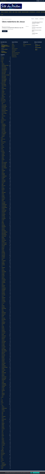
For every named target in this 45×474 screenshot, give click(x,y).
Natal (2, 117)
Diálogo (3, 237)
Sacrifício (3, 360)
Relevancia (3, 352)
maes (2, 114)
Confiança (3, 208)
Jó (1, 398)
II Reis (2, 148)
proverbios (3, 443)
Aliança (3, 158)
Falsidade (3, 263)
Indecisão (3, 286)
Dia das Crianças (4, 106)
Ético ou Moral (4, 132)
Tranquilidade (4, 383)
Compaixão (3, 203)
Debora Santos (4, 85)
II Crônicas (2, 147)
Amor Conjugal (4, 163)
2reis (2, 412)
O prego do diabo (35, 33)
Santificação (3, 363)
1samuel (3, 406)
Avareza (3, 182)
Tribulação (3, 386)
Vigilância (3, 393)
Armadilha (3, 174)
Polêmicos (2, 454)
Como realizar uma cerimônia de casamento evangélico (37, 22)
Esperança (3, 255)
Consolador (3, 126)
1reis (2, 405)
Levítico (2, 402)
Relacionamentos (4, 350)
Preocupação (4, 341)
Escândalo (3, 252)
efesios (3, 420)
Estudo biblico (4, 464)
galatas (3, 424)
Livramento (3, 300)
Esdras (2, 137)
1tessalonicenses (4, 408)
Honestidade (4, 279)
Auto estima (3, 181)
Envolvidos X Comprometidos (37, 27)
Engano (3, 249)
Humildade (3, 281)
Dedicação (3, 225)
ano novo (3, 102)
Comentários (42, 18)
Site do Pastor (4, 26)
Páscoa (3, 118)
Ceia (2, 62)
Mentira (3, 311)
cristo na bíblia (3, 99)
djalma (3, 87)
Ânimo (3, 169)
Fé (2, 266)
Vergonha (3, 390)
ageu (2, 413)
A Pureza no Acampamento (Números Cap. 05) (12, 27)
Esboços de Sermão (15, 48)
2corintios (2, 58)
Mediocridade (4, 308)
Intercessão (3, 294)
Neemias (2, 450)
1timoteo (3, 409)
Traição (3, 382)
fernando (3, 91)
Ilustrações (2, 151)
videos (2, 468)
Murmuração (4, 319)
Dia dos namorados (5, 110)
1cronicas (2, 57)
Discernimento (4, 240)
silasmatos (3, 96)
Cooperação (3, 218)
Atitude (3, 178)
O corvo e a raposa (35, 25)
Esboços (2, 122)
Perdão (3, 334)
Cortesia (3, 219)
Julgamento (3, 297)
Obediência (3, 322)
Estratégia (3, 256)
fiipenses (3, 423)
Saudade (3, 364)
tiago (2, 449)
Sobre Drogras (4, 70)
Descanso (3, 229)
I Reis (2, 144)
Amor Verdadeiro (4, 167)
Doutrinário (3, 129)
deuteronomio (4, 419)
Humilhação (3, 282)
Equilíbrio (3, 251)
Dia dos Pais (3, 111)
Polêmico (3, 136)
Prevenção (3, 342)
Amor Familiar (4, 166)
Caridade (3, 196)
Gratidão (3, 274)
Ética (2, 259)
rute (2, 446)
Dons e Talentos (4, 244)
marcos (3, 438)
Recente (36, 18)
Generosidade (4, 271)
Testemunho (3, 379)
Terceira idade (4, 378)
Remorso (3, 353)
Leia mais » (4, 31)
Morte (3, 316)
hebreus (3, 427)
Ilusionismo (3, 285)
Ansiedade (3, 170)
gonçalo (3, 92)
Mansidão (3, 307)
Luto (2, 304)
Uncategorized (3, 465)
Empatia (3, 248)
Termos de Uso (14, 55)
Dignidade (3, 238)
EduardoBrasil (4, 88)
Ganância (3, 270)
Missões (3, 315)
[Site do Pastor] (11, 6)
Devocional (3, 128)
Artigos (2, 61)
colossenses (3, 416)
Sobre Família (4, 72)
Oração (3, 326)
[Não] (43, 472)
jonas (2, 432)
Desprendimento (4, 234)
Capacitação (4, 192)
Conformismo (4, 211)
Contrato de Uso (14, 56)
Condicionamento (4, 207)
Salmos (2, 458)
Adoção (3, 154)
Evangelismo (4, 260)
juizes (2, 401)
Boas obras (3, 185)
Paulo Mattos (3, 453)
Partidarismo (3, 331)
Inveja (3, 296)
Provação (3, 345)
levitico (3, 435)
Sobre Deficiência (4, 69)
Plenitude (3, 338)
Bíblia (2, 184)
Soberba (3, 368)
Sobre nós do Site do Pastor (16, 52)
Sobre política (4, 77)
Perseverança (4, 335)
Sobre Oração (4, 76)
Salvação (3, 361)
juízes (2, 434)
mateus (3, 439)
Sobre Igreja (3, 73)
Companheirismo (4, 204)
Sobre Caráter (4, 66)
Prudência (3, 348)
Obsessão (3, 323)
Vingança (3, 394)
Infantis (2, 397)
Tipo (1, 461)
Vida (2, 391)
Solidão (3, 371)
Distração (3, 241)
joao (2, 431)
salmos (3, 447)
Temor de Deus (4, 376)
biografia (3, 462)
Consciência (3, 214)
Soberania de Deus (4, 367)
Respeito (3, 357)
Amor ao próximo (4, 162)
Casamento (3, 197)
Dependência (4, 226)
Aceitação (3, 152)
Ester (2, 140)
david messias (4, 84)
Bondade (3, 188)
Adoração (3, 155)
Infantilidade (3, 289)
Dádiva (3, 222)
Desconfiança (4, 230)
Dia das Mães (4, 107)
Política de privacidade (36, 472)
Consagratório (4, 125)
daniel (3, 417)
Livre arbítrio (3, 301)
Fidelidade (3, 267)
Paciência (3, 330)
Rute (2, 457)
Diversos (2, 121)
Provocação (3, 346)
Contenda (3, 215)
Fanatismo (3, 264)
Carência (3, 195)
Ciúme (3, 200)
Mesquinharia (4, 312)
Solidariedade (4, 372)
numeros (3, 442)
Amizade (3, 159)
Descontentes (4, 233)
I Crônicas (2, 143)
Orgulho (3, 327)
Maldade (3, 305)
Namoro (3, 320)
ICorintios (3, 428)
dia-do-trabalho (4, 113)
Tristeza (3, 387)
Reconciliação (4, 349)
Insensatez (3, 293)
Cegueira (3, 199)
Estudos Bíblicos (3, 141)
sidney (3, 95)
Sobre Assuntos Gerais (5, 65)
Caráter (3, 193)
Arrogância (3, 177)
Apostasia (3, 173)
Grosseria (3, 275)
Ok (31, 472)
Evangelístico (4, 133)
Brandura (3, 189)
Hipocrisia (3, 278)
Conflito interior (4, 210)
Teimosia (3, 375)
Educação (3, 245)
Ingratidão (3, 290)
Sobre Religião (4, 80)
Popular (32, 18)
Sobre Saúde (4, 81)
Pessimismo (3, 337)
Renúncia (3, 356)
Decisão (3, 223)
